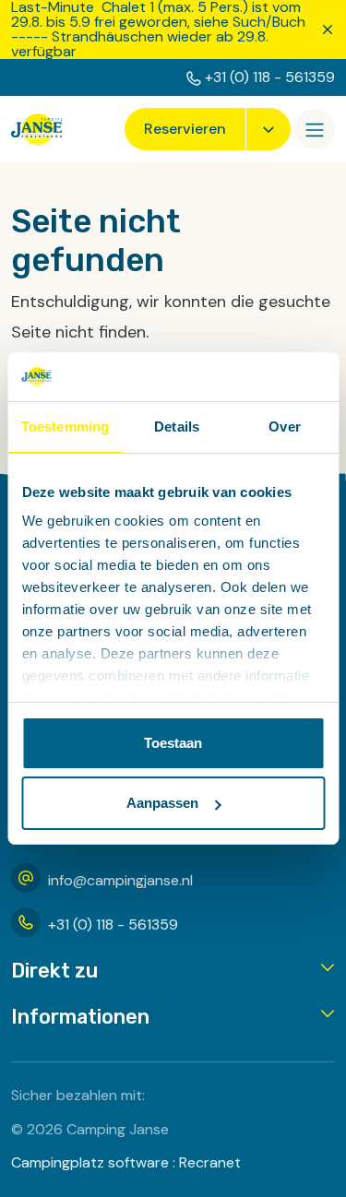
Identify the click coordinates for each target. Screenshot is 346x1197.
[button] (173, 971)
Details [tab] (176, 426)
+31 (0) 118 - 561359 (270, 77)
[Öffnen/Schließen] (314, 129)
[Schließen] (327, 29)
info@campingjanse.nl (120, 880)
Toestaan (173, 743)
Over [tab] (284, 426)
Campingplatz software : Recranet (126, 1162)
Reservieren (185, 128)
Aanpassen (162, 803)
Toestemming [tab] (65, 426)
